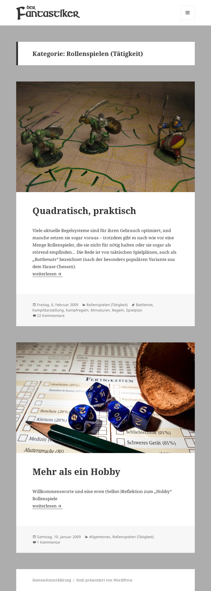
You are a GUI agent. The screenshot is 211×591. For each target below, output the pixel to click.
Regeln (118, 310)
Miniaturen (100, 310)
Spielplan (134, 310)
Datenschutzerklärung (51, 580)
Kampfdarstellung (48, 310)
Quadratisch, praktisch (84, 210)
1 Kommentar (48, 542)
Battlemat (144, 304)
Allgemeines (99, 536)
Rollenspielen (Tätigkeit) (107, 304)
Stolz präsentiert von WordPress (104, 580)
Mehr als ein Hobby (76, 471)
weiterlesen (47, 274)
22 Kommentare (51, 315)
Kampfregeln (77, 310)
